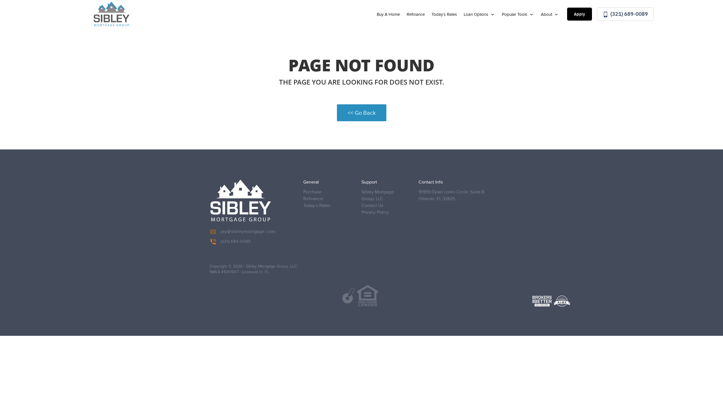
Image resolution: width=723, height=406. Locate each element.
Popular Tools (515, 14)
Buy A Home (388, 14)
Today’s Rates (444, 14)
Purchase (312, 192)
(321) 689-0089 (628, 14)
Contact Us (372, 205)
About (547, 14)
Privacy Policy (375, 212)
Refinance (416, 14)
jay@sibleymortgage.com (248, 231)
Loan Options (476, 14)
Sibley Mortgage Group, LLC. (378, 195)
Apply (579, 14)
